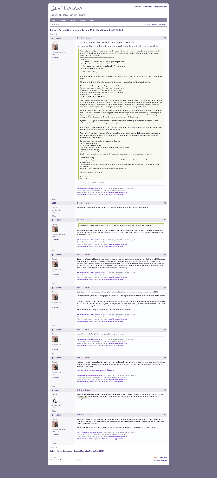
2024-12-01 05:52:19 (83, 38)
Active (154, 24)
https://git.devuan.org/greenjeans (112, 194)
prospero (56, 390)
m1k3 (54, 203)
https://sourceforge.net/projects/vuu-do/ (89, 188)
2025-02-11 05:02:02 (83, 390)
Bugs (157, 6)
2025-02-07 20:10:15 (83, 358)
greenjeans (56, 38)
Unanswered (162, 24)
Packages (163, 6)
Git (153, 6)
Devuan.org (147, 6)
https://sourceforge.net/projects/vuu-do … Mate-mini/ (95, 370)
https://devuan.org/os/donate (117, 192)
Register (83, 20)
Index (53, 20)
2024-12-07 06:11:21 (83, 330)
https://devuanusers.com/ (85, 194)
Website (56, 57)
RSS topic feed (161, 457)
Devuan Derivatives (69, 30)
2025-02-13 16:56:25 (83, 415)
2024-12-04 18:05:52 (83, 203)
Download (138, 6)
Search (72, 20)
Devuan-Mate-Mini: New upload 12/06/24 (102, 30)
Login (92, 20)
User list (63, 20)
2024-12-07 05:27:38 (83, 288)
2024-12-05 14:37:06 (83, 220)
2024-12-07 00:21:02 (83, 255)
